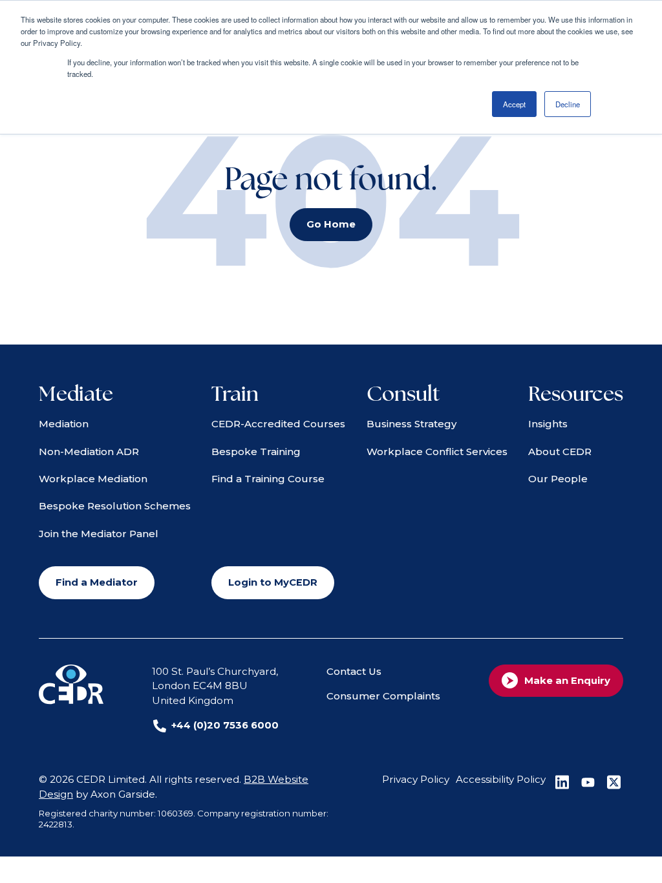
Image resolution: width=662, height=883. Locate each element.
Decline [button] (567, 104)
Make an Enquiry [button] (567, 680)
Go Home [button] (331, 224)
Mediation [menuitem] (64, 424)
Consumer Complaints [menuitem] (383, 696)
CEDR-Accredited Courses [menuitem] (278, 424)
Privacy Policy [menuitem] (415, 779)
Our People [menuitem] (558, 479)
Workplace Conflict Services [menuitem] (437, 451)
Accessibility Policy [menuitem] (501, 779)
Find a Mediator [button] (97, 582)
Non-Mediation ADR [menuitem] (89, 451)
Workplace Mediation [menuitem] (93, 479)
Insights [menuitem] (548, 424)
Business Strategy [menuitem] (411, 424)
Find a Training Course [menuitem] (268, 479)
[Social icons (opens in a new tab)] (561, 782)
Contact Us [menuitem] (353, 671)
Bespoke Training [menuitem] (256, 451)
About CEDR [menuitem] (560, 451)
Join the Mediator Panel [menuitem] (98, 533)
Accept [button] (514, 104)
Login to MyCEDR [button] (272, 582)
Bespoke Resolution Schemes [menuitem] (115, 506)
